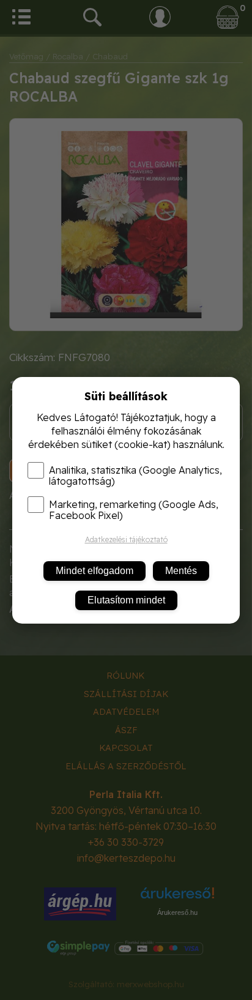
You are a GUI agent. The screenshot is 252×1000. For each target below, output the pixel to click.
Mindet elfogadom (94, 570)
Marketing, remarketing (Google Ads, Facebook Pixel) (133, 510)
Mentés (181, 570)
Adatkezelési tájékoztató (126, 539)
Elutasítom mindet (126, 600)
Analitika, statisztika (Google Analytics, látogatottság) (135, 476)
